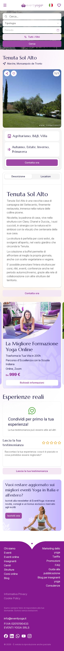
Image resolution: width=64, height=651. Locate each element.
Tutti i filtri (34, 36)
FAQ (57, 565)
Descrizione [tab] (18, 176)
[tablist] (32, 176)
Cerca (32, 43)
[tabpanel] (32, 236)
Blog (6, 578)
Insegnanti (10, 561)
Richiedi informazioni (32, 382)
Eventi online (11, 557)
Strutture (9, 569)
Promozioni (53, 560)
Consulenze (53, 585)
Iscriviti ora (13, 515)
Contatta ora (32, 162)
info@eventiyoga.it (15, 618)
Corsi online (11, 573)
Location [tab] (46, 176)
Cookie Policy (12, 598)
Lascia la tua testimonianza (32, 471)
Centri (7, 565)
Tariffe (56, 556)
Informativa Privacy (15, 594)
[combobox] (32, 23)
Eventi (7, 552)
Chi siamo (9, 548)
